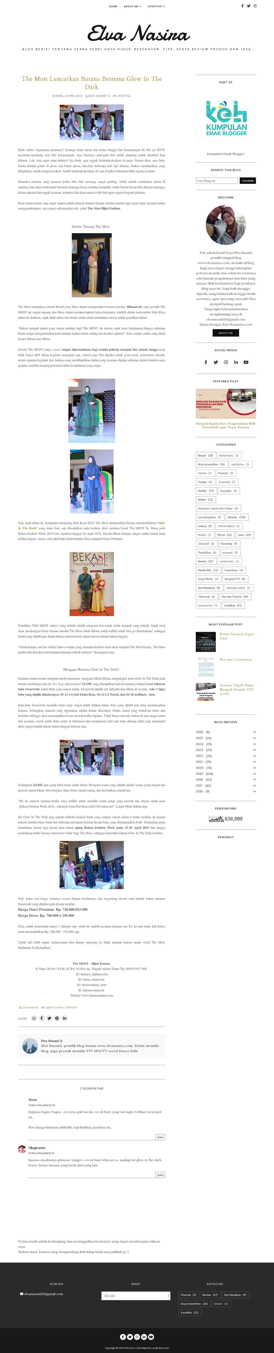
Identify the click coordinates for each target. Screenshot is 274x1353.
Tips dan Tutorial (234, 596)
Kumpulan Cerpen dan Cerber (217, 508)
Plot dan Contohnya (236, 659)
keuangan (228, 490)
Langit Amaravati (160, 1348)
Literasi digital (228, 526)
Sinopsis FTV (234, 579)
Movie (224, 534)
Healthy (205, 490)
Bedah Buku (228, 455)
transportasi (207, 605)
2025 (203, 738)
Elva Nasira (137, 33)
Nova (32, 1100)
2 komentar (31, 1007)
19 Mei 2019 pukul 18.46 (41, 1153)
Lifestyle (124, 95)
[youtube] (246, 362)
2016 (202, 791)
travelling (232, 605)
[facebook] (242, 6)
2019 (204, 774)
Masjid (204, 534)
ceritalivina (239, 464)
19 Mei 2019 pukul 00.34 (41, 1105)
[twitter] (249, 6)
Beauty (205, 455)
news (244, 534)
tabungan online (238, 587)
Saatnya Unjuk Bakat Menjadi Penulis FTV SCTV (237, 689)
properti (230, 552)
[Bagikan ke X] (49, 1018)
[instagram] (255, 6)
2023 (203, 750)
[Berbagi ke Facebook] (42, 1018)
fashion (59, 1007)
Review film (207, 570)
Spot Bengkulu (208, 587)
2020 (203, 768)
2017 (203, 785)
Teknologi (206, 596)
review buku (229, 561)
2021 (203, 762)
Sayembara (233, 570)
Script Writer (207, 579)
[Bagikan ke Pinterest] (57, 1018)
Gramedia (226, 482)
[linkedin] (235, 362)
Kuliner (205, 499)
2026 (202, 732)
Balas (160, 1137)
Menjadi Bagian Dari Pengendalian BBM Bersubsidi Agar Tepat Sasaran (226, 425)
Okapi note (36, 1148)
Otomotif (205, 543)
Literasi (204, 526)
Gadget (204, 482)
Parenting (228, 543)
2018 (203, 779)
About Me (226, 332)
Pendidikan (206, 552)
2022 (203, 756)
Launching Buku (209, 517)
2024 (203, 744)
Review (205, 561)
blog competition (211, 464)
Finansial (225, 473)
